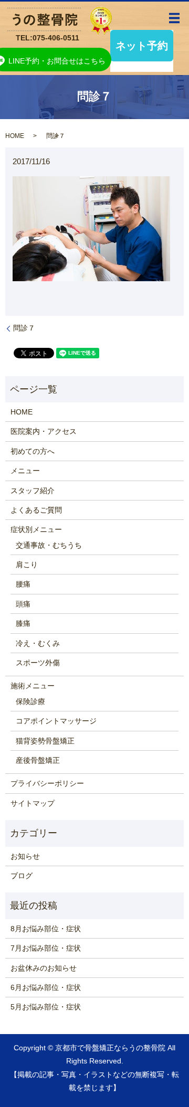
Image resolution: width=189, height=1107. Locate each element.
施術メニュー (32, 686)
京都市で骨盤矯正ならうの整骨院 (110, 1048)
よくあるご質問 (36, 510)
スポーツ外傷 (38, 662)
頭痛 (23, 604)
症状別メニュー (36, 529)
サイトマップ (32, 803)
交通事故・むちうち (49, 545)
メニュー (25, 470)
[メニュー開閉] (174, 18)
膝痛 (23, 623)
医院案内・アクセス (43, 431)
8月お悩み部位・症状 (45, 928)
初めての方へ (32, 451)
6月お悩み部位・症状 (45, 987)
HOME (14, 136)
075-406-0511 (56, 38)
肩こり (27, 564)
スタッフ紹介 (32, 490)
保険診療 (30, 701)
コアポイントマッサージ (56, 721)
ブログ (21, 875)
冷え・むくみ (38, 643)
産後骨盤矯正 (38, 760)
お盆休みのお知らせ (43, 968)
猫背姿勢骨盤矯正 (45, 741)
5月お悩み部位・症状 (45, 1007)
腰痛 (23, 584)
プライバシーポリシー (47, 783)
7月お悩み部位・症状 (45, 948)
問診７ (24, 328)
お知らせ (25, 856)
